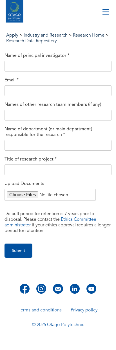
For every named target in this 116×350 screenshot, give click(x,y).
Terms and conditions (40, 310)
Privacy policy (84, 310)
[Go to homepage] (14, 12)
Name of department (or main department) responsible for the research (48, 131)
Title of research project (31, 159)
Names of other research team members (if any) (53, 104)
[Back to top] (110, 342)
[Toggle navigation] (105, 12)
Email (12, 80)
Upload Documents (24, 183)
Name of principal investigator (37, 55)
